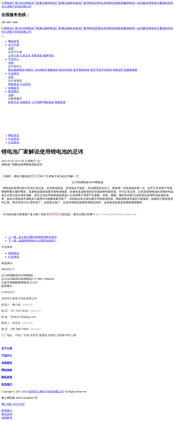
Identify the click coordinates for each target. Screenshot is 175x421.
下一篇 (32, 240)
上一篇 (32, 237)
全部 (11, 48)
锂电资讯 (13, 253)
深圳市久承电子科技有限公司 (46, 391)
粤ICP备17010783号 (13, 404)
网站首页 (13, 41)
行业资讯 (13, 138)
